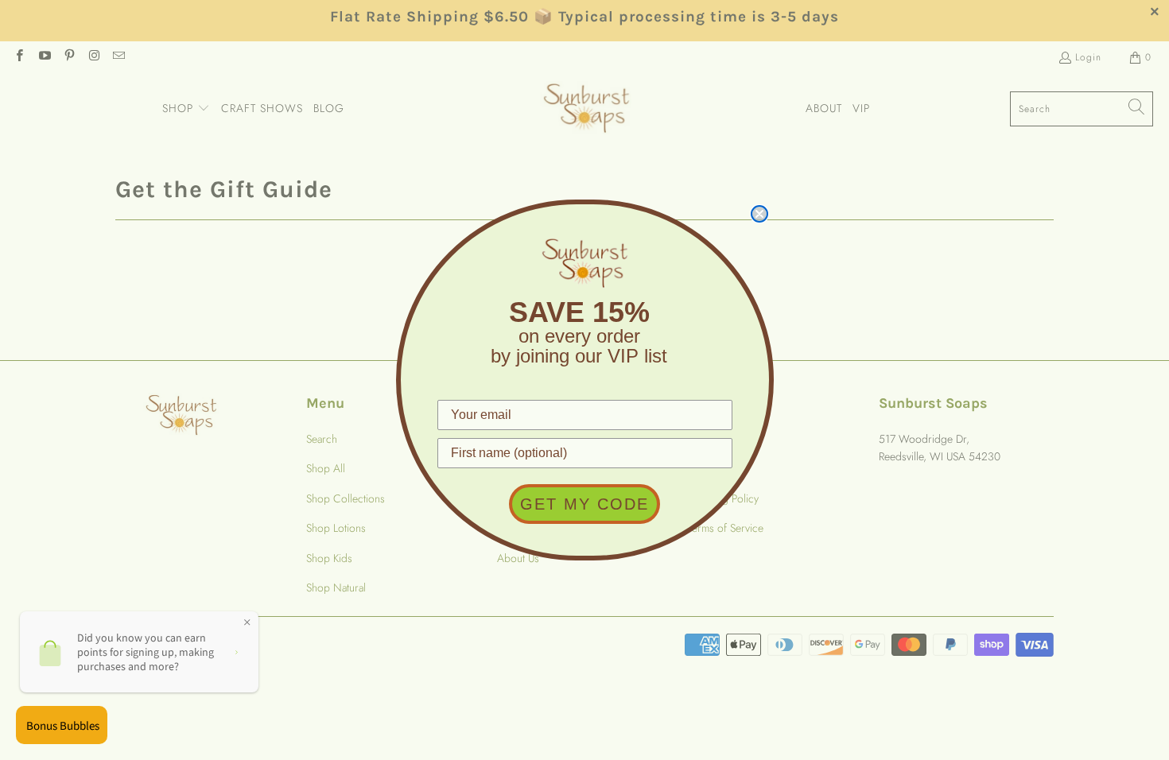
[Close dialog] (759, 214)
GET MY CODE (584, 504)
